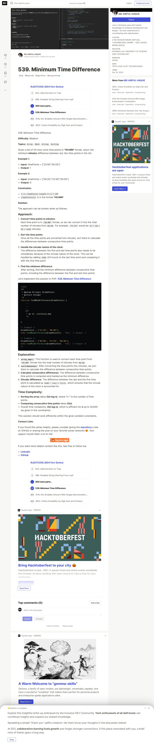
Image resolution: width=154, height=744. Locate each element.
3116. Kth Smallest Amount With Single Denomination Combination (128, 101)
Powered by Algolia (76, 3)
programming (53, 75)
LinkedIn (25, 451)
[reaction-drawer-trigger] (5, 56)
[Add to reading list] (5, 74)
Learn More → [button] (120, 189)
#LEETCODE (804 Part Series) (46, 86)
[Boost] (5, 82)
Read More (24, 588)
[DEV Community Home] (4, 3)
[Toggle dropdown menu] (100, 510)
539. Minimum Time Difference (74, 278)
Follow (131, 20)
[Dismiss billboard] (148, 708)
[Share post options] (5, 90)
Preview (39, 619)
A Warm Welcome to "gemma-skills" (47, 684)
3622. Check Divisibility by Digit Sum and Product (130, 89)
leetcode (29, 75)
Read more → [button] (26, 702)
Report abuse (68, 626)
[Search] (11, 3)
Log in (129, 3)
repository (86, 427)
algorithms (41, 75)
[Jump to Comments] (5, 65)
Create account (142, 3)
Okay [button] (12, 739)
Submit (27, 619)
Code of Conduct (53, 626)
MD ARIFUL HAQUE (32, 54)
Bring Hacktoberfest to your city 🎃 (47, 565)
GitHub (25, 455)
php (21, 75)
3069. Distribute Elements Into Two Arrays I (130, 112)
